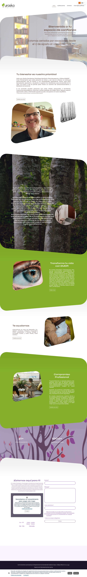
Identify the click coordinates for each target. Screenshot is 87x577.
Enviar (60, 521)
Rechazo (76, 573)
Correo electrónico (49, 505)
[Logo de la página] (8, 5)
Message (46, 487)
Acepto (27, 511)
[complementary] (81, 3)
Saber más (52, 290)
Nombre (46, 480)
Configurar (26, 575)
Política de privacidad (27, 508)
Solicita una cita (21, 99)
